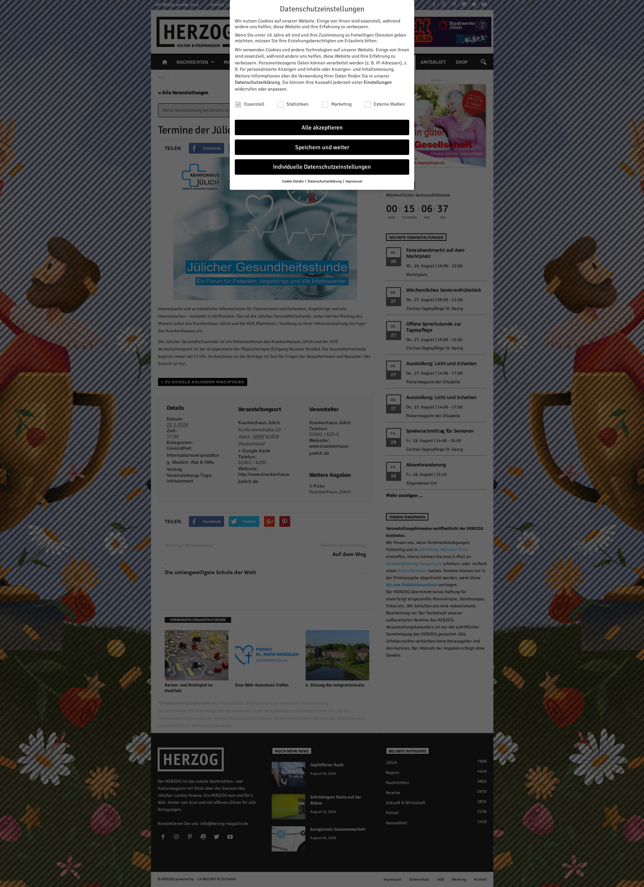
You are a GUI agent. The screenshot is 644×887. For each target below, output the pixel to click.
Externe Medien (389, 104)
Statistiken (297, 104)
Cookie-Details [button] (293, 181)
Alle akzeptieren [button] (322, 127)
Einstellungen (378, 82)
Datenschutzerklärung (257, 82)
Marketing (341, 104)
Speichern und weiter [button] (322, 147)
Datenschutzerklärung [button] (325, 181)
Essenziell (254, 104)
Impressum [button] (353, 181)
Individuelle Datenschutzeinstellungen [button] (322, 166)
